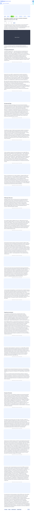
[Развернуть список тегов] (25, 509)
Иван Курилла (14, 509)
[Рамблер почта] (33, 1)
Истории (6, 509)
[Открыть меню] (1, 3)
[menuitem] (5, 16)
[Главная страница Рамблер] (3, 1)
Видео (9, 509)
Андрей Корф (19, 509)
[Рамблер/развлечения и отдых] (8, 1)
